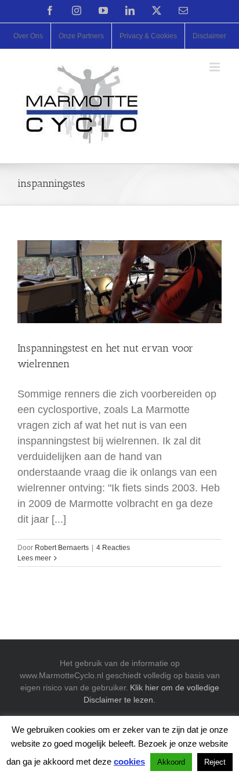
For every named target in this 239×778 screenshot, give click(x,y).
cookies (129, 761)
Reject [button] (215, 762)
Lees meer (34, 558)
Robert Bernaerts (62, 548)
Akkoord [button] (171, 762)
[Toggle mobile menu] (215, 67)
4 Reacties (113, 548)
